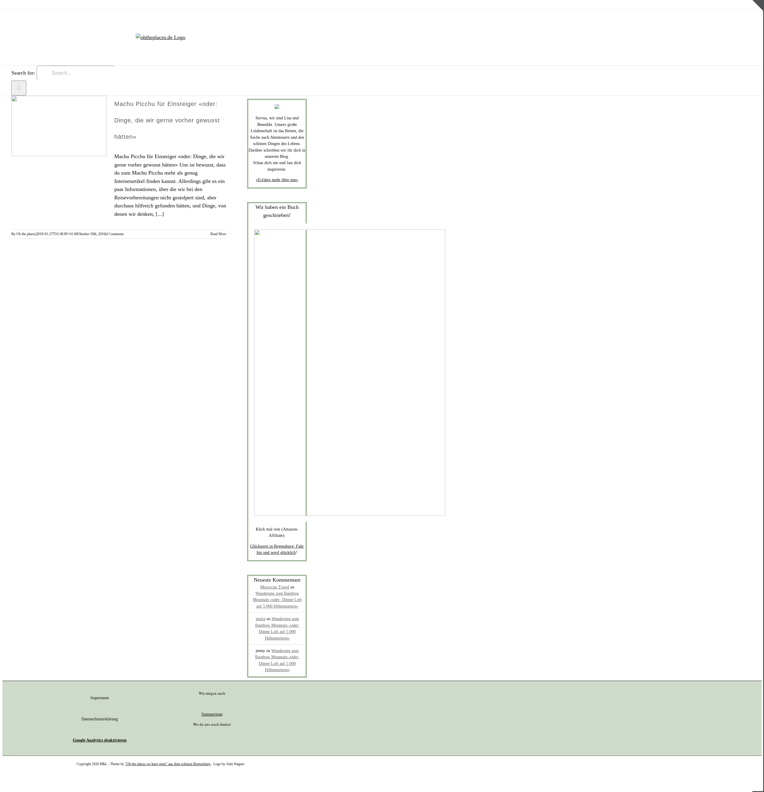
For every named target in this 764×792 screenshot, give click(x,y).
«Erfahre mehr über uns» (277, 180)
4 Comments (115, 234)
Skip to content (18, 4)
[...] (160, 214)
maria (260, 619)
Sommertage (212, 714)
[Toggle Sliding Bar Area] (757, 22)
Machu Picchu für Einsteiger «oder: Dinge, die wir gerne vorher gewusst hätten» (167, 120)
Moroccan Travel (274, 587)
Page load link (17, 781)
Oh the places (26, 234)
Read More (218, 234)
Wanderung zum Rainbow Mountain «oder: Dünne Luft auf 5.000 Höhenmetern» (277, 599)
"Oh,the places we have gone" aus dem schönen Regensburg (167, 764)
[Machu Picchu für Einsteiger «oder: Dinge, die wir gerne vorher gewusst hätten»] (59, 126)
